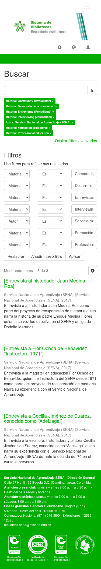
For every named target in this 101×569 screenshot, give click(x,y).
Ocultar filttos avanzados (76, 140)
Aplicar (75, 256)
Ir (92, 90)
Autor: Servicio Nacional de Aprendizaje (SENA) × (39, 122)
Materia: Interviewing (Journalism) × (30, 117)
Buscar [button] (14, 58)
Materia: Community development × (30, 101)
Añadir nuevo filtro (46, 256)
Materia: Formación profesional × (28, 128)
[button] (59, 47)
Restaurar (16, 256)
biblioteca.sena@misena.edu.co (27, 524)
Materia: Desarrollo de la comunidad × (31, 106)
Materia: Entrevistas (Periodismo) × (30, 111)
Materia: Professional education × (28, 133)
